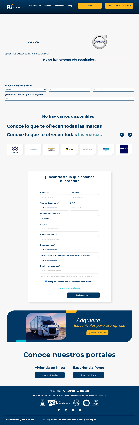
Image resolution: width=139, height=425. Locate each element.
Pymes (90, 5)
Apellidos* (75, 193)
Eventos (47, 6)
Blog (70, 6)
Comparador (59, 6)
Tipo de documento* (49, 203)
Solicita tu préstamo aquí (119, 5)
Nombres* (44, 193)
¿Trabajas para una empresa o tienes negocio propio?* (65, 256)
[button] (122, 135)
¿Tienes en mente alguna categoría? (24, 94)
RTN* (72, 203)
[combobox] (69, 99)
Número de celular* (49, 235)
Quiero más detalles (50, 375)
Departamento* (47, 245)
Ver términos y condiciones (69, 288)
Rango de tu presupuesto (18, 85)
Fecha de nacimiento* (50, 214)
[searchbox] (70, 99)
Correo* (43, 224)
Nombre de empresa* (50, 266)
